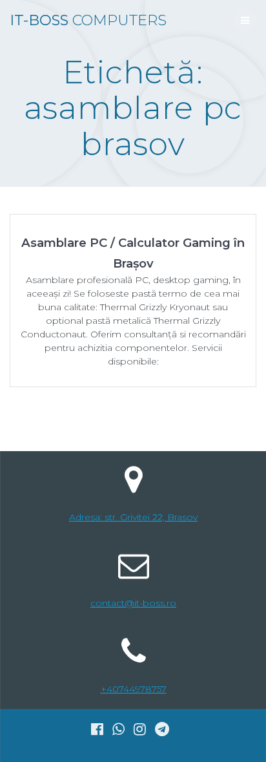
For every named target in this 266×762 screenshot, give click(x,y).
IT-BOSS (88, 20)
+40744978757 (134, 689)
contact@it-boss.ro (133, 603)
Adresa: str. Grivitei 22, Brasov (133, 517)
